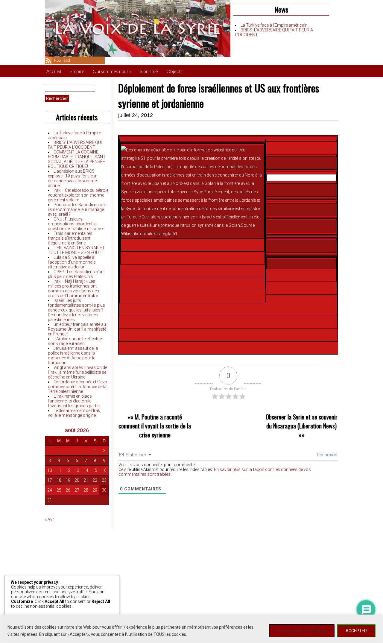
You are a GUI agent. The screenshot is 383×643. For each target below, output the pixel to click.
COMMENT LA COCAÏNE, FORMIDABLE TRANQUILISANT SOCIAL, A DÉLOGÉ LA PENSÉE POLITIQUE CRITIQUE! (77, 159)
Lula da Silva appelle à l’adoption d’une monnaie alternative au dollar (71, 262)
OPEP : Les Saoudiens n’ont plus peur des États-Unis (76, 274)
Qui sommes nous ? (112, 71)
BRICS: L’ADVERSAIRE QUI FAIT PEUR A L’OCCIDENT (75, 145)
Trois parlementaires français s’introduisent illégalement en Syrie (70, 238)
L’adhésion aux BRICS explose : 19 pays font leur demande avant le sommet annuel (73, 178)
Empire (76, 71)
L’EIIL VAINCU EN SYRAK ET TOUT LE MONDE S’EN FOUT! (76, 250)
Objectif (174, 71)
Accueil (53, 71)
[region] (191, 629)
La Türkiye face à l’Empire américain (274, 25)
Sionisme (149, 71)
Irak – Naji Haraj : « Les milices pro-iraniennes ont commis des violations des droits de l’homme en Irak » (73, 288)
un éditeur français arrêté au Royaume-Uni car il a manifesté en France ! (77, 329)
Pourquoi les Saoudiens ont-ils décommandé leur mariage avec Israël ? (77, 209)
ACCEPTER (356, 630)
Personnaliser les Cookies (302, 630)
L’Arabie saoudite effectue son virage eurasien (75, 341)
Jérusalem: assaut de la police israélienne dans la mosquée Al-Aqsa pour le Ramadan (73, 355)
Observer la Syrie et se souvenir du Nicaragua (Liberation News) (302, 421)
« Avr (49, 519)
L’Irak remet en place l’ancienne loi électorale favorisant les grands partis (74, 401)
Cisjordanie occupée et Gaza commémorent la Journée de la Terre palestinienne (77, 386)
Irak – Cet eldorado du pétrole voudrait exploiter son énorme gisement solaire (78, 195)
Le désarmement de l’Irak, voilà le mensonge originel (74, 413)
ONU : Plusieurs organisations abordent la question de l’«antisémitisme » (76, 224)
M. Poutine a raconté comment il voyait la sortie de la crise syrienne (154, 425)
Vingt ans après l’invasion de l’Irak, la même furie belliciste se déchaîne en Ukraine (77, 372)
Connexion (326, 454)
